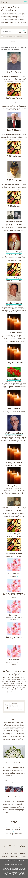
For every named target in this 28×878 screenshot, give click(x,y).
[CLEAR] (19, 31)
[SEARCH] (24, 31)
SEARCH (3, 28)
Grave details (13, 102)
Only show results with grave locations (12, 36)
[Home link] (5, 2)
